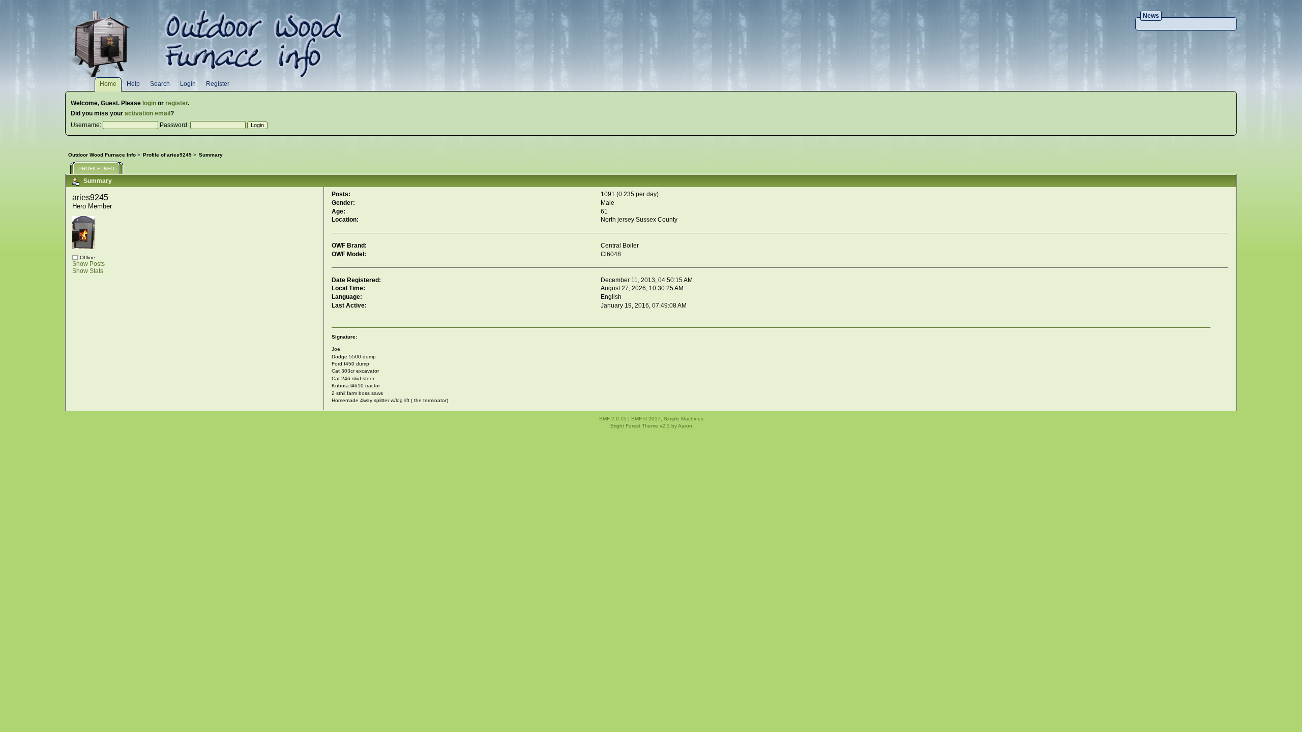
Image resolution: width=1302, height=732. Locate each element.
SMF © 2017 (646, 418)
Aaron (685, 426)
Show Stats (87, 270)
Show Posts (88, 263)
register (176, 103)
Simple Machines (683, 418)
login (149, 103)
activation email (147, 113)
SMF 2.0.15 (613, 418)
